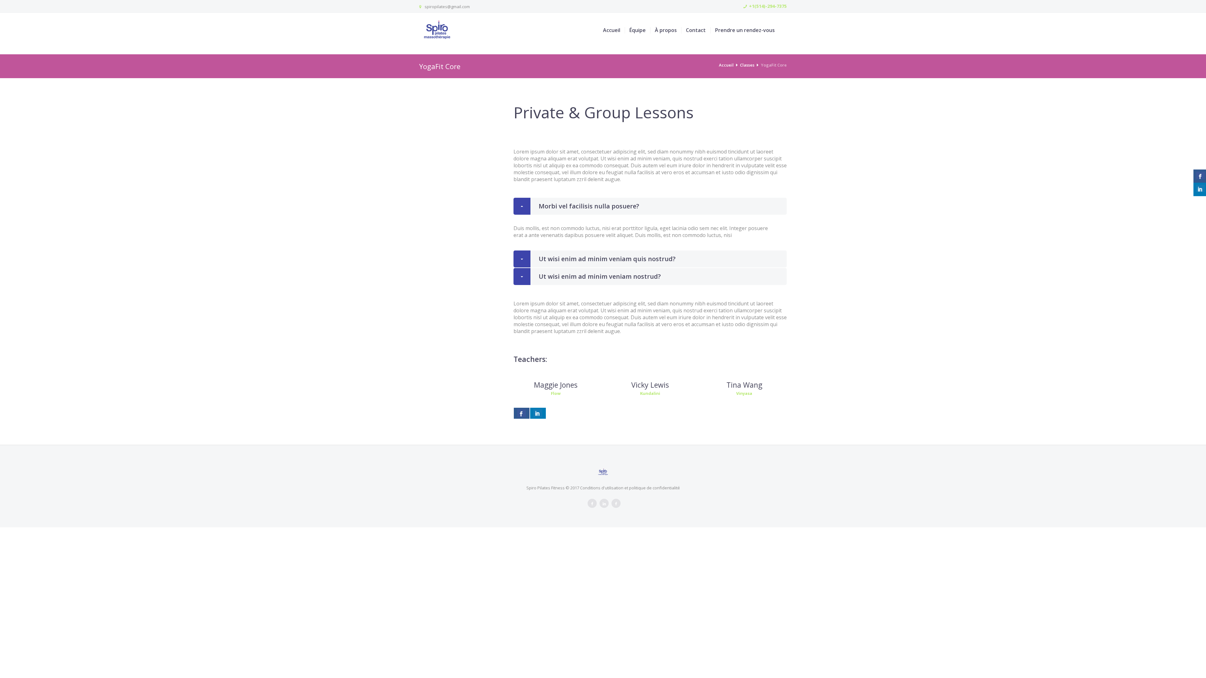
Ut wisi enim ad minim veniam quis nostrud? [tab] (607, 259)
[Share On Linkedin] (538, 413)
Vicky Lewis (650, 385)
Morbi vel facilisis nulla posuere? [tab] (589, 206)
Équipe (637, 30)
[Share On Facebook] (522, 413)
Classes (747, 65)
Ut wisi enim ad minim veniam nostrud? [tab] (600, 276)
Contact (696, 30)
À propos (666, 30)
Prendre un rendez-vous (745, 30)
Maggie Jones (556, 385)
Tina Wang (744, 385)
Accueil (611, 30)
